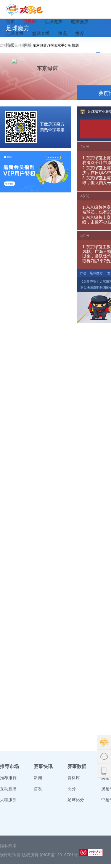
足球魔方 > (24, 45)
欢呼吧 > (7, 45)
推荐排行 (8, 777)
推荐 (79, 33)
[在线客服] (35, 171)
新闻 (38, 777)
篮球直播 (41, 33)
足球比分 (75, 799)
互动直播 (8, 788)
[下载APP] (35, 127)
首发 (38, 788)
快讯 (62, 33)
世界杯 (29, 21)
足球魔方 (53, 21)
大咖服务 (8, 799)
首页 (10, 21)
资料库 (73, 777)
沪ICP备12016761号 (59, 854)
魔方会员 (80, 21)
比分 (71, 788)
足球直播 (15, 33)
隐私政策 (8, 845)
